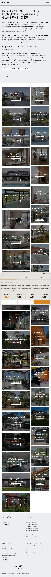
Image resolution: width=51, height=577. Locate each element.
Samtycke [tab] (9, 277)
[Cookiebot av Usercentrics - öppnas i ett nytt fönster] (44, 274)
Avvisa (9, 301)
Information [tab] (25, 277)
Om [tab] (42, 277)
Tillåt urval (25, 301)
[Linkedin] (8, 567)
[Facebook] (3, 567)
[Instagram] (6, 567)
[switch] (19, 297)
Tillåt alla (42, 301)
